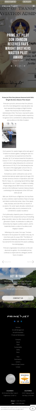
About (18, 342)
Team (18, 344)
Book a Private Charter (18, 364)
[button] (34, 6)
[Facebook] (14, 321)
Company (18, 339)
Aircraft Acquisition (18, 332)
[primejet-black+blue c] (9, 6)
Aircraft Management (18, 330)
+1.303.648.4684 (19, 403)
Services (18, 327)
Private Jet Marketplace (18, 335)
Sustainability (18, 347)
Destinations (18, 359)
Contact (18, 367)
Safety (18, 349)
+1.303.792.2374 (20, 401)
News (18, 352)
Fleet (18, 357)
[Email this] (12, 66)
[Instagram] (18, 321)
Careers (18, 362)
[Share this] (16, 66)
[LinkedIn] (21, 321)
